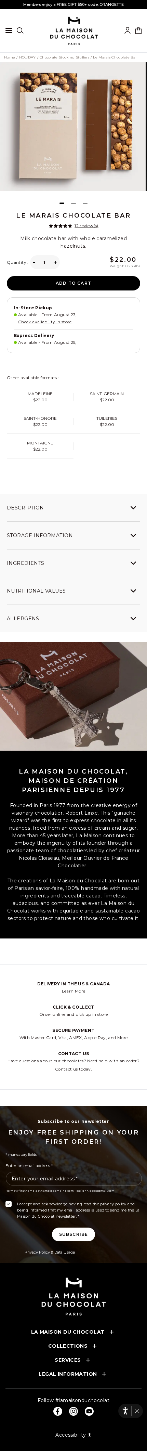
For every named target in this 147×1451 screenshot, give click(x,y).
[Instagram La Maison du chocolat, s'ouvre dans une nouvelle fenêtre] (73, 1411)
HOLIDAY (27, 57)
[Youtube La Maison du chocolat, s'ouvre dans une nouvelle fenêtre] (89, 1411)
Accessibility (70, 1435)
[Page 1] (61, 203)
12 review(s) (86, 226)
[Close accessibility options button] (137, 1411)
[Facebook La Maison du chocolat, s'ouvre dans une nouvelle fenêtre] (57, 1411)
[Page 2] (73, 203)
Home (9, 57)
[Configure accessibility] (125, 1410)
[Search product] (20, 30)
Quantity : (18, 262)
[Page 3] (85, 203)
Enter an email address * (29, 1165)
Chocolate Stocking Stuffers (64, 57)
